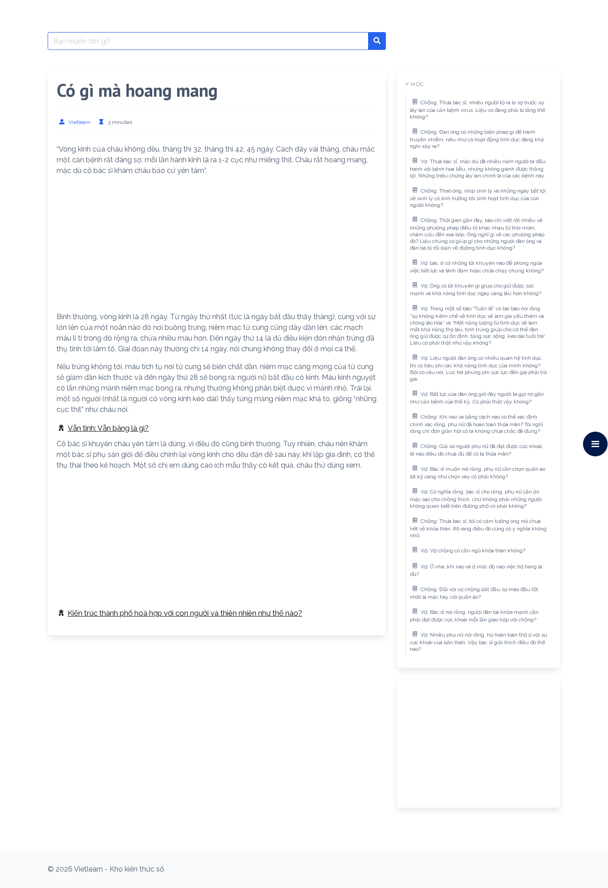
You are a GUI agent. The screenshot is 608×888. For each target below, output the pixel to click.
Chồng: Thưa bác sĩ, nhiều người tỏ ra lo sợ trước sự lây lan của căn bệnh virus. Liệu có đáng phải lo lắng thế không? (477, 109)
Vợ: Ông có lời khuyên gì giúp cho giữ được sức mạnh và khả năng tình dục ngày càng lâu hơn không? (475, 290)
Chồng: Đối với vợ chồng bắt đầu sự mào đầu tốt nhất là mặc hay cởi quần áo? (474, 593)
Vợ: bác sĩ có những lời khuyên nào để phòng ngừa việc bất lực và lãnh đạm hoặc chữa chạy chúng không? (476, 267)
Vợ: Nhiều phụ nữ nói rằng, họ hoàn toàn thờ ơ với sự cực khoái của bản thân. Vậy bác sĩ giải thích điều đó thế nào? (478, 642)
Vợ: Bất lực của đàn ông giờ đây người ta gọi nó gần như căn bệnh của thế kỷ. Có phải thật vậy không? (477, 398)
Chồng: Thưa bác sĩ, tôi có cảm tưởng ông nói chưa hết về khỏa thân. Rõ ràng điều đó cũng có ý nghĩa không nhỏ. (478, 528)
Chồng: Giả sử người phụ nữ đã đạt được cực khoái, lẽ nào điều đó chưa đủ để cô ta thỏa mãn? (476, 450)
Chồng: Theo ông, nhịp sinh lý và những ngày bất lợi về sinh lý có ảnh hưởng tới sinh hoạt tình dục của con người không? (478, 198)
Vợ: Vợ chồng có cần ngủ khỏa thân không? (473, 550)
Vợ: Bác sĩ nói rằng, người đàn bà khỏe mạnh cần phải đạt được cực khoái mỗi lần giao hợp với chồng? (474, 616)
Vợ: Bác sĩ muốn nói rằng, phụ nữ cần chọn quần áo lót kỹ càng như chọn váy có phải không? (477, 473)
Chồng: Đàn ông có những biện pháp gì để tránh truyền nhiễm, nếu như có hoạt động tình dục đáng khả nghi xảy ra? (477, 139)
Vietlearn (79, 122)
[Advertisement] (217, 245)
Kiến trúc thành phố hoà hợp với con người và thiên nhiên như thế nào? (185, 612)
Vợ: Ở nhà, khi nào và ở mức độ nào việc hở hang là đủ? (476, 570)
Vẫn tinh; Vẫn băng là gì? (108, 427)
